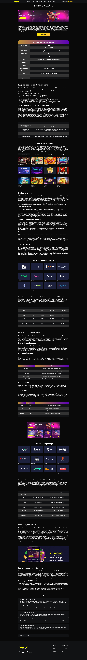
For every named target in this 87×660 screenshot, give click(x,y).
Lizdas (62, 154)
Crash (49, 154)
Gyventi (36, 154)
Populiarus (24, 154)
